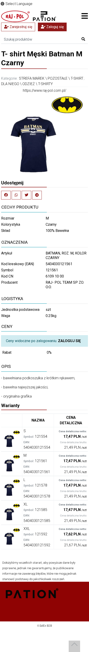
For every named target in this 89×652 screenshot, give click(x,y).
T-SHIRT (77, 78)
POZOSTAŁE (58, 78)
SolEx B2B (45, 625)
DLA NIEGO (10, 84)
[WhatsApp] (16, 195)
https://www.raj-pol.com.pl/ (44, 90)
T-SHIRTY (45, 84)
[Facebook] (6, 195)
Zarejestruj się (20, 27)
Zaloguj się (54, 27)
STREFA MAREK (31, 78)
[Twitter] (26, 195)
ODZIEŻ (28, 84)
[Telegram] (37, 195)
